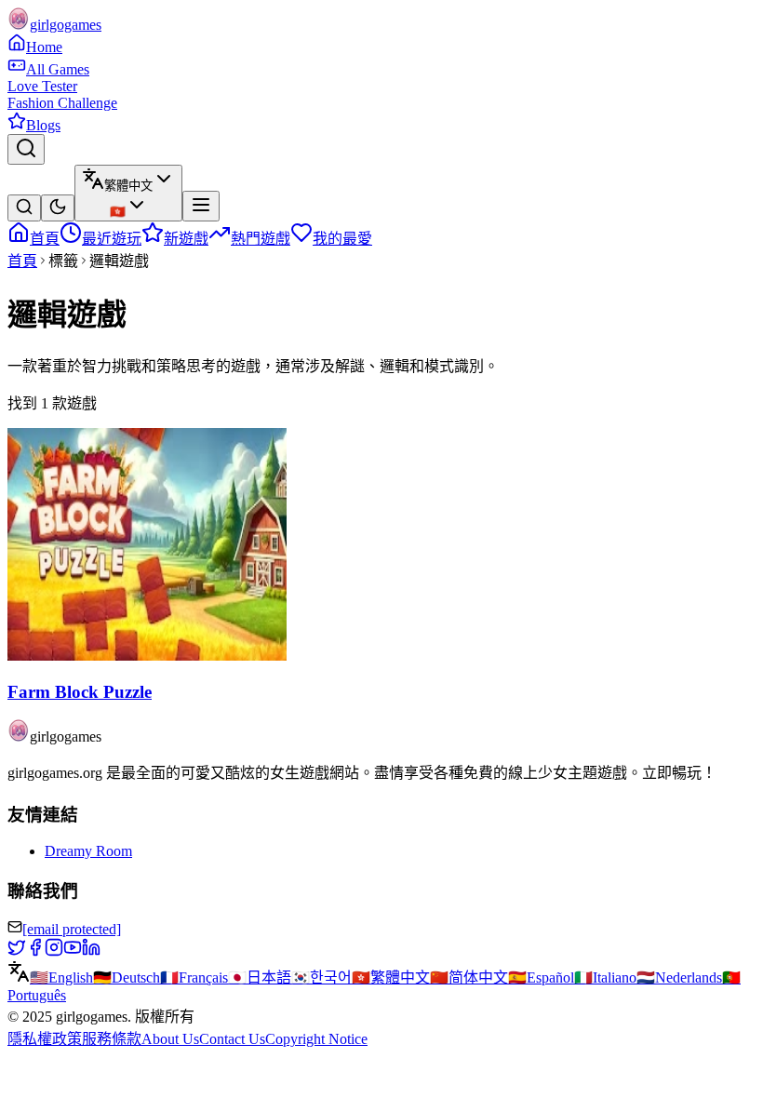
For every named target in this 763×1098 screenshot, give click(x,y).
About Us (170, 1039)
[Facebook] (35, 951)
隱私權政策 (44, 1039)
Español (541, 977)
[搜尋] (26, 149)
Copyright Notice (316, 1039)
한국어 (321, 977)
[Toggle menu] (201, 206)
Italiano (605, 977)
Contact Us (232, 1039)
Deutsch (126, 977)
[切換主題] (57, 207)
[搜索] (24, 207)
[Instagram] (54, 951)
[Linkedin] (91, 951)
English (61, 977)
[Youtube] (72, 951)
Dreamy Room (88, 851)
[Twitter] (16, 951)
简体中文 (469, 977)
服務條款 (111, 1039)
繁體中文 (391, 977)
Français (194, 977)
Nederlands (679, 977)
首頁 (22, 261)
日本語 (259, 977)
